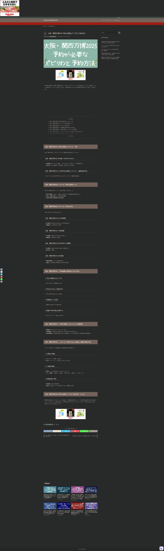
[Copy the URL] (93, 431)
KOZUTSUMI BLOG (51, 20)
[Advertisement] (71, 103)
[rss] (118, 17)
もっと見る (70, 136)
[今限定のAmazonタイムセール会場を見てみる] (82, 23)
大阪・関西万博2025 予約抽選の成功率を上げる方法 (62, 127)
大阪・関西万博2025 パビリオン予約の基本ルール (61, 123)
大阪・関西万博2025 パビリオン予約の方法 (60, 125)
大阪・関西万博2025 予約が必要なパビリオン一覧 (61, 121)
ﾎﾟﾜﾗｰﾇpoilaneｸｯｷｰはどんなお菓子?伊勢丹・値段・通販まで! (110, 50)
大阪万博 (57, 424)
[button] (48, 431)
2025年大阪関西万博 (52, 36)
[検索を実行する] (119, 32)
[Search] (119, 17)
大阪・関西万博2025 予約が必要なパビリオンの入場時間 (63, 129)
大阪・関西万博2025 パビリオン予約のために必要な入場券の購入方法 (66, 131)
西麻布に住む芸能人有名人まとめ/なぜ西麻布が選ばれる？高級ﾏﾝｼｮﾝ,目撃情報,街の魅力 (110, 58)
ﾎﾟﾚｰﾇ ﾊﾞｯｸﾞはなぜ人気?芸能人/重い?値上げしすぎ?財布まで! (110, 46)
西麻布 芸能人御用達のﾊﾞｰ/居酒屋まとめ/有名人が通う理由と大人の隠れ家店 (110, 54)
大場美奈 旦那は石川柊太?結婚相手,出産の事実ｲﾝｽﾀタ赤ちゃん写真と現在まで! (110, 42)
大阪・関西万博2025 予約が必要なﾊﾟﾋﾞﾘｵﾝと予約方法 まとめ (64, 133)
